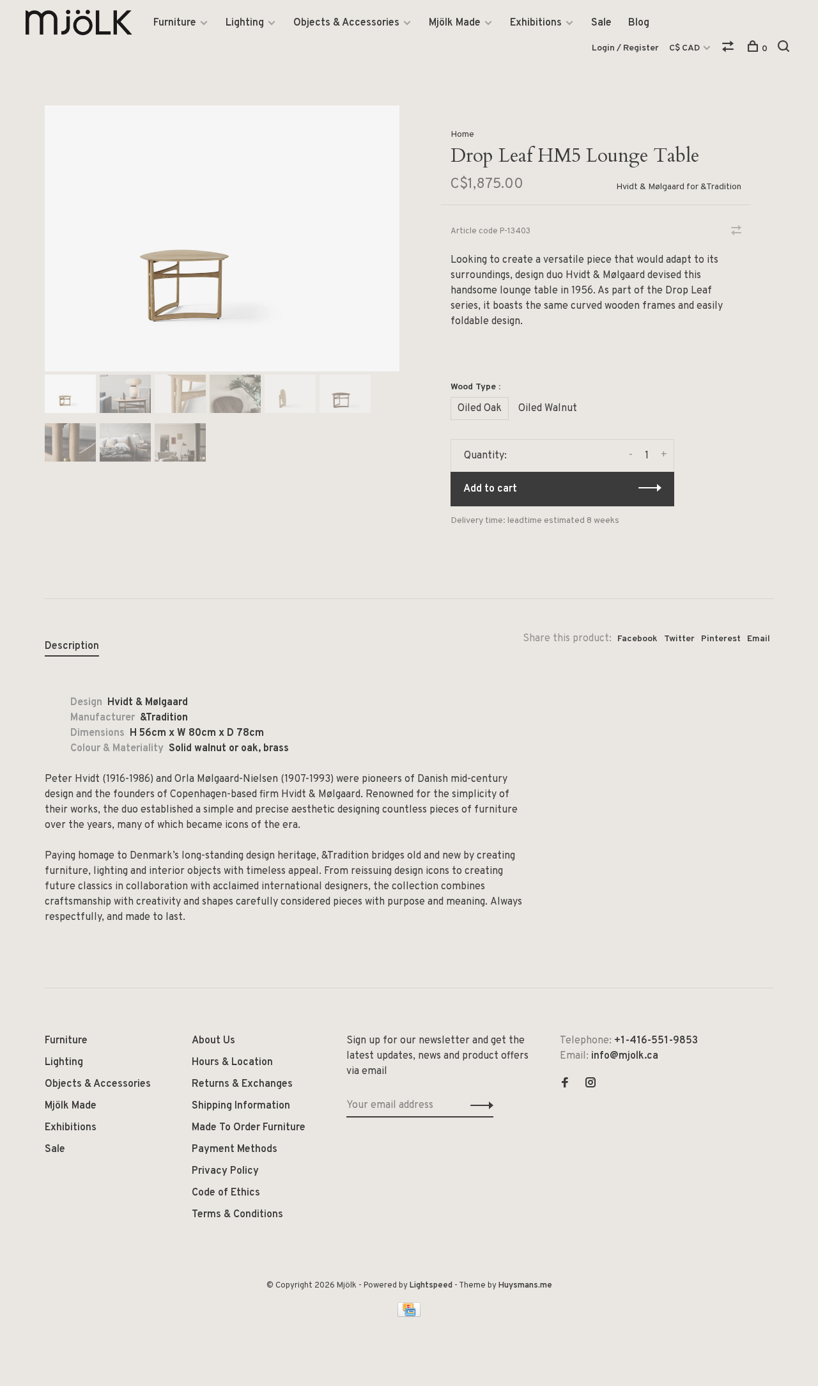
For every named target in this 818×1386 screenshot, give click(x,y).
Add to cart (490, 489)
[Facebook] (565, 1084)
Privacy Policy (225, 1171)
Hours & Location (232, 1062)
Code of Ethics (226, 1193)
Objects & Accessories (346, 23)
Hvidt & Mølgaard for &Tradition (678, 187)
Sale (601, 23)
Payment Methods (234, 1149)
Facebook (637, 639)
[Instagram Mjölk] (590, 1084)
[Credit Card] (409, 1314)
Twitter (679, 639)
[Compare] (729, 48)
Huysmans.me (525, 1286)
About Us (213, 1040)
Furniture (174, 23)
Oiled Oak (480, 408)
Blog (638, 23)
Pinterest (721, 639)
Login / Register (625, 48)
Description (72, 646)
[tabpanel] (222, 238)
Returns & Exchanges (242, 1084)
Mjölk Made (455, 23)
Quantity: (485, 455)
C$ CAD (685, 48)
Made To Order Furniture (248, 1127)
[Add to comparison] (736, 232)
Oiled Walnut (547, 408)
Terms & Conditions (237, 1214)
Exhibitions (536, 23)
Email (758, 639)
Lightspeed (431, 1286)
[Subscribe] (478, 1105)
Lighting (245, 23)
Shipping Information (241, 1106)
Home (462, 134)
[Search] (785, 48)
